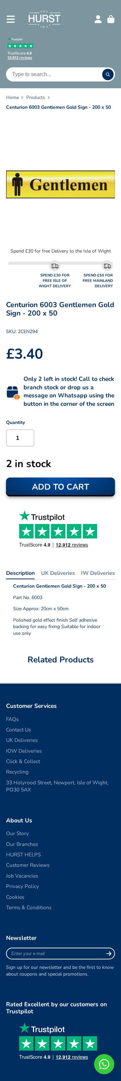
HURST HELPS (23, 854)
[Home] (44, 19)
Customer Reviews (27, 865)
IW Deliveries (98, 573)
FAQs (12, 719)
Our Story (17, 833)
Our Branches (22, 844)
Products (35, 97)
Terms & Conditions (28, 907)
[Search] (108, 74)
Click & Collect (23, 761)
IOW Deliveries (24, 750)
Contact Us (18, 729)
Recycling (17, 771)
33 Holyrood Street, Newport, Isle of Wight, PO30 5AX (57, 786)
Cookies (15, 896)
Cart (111, 19)
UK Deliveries (58, 573)
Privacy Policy (22, 886)
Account (98, 19)
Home (12, 97)
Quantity (15, 422)
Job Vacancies (22, 875)
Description (20, 573)
